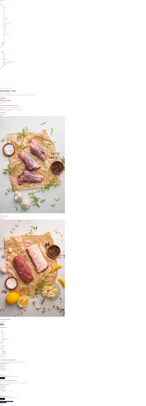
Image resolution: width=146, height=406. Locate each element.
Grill (3, 36)
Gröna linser (3, 112)
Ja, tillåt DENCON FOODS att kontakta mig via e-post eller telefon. (10, 376)
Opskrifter (4, 42)
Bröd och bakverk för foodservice (7, 62)
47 (2, 323)
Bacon (4, 12)
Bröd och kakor (5, 24)
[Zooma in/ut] (1, 401)
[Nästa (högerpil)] (5, 402)
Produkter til (4, 64)
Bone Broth (4, 63)
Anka (3, 57)
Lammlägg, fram (4, 216)
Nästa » (4, 323)
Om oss (3, 65)
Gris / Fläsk (4, 54)
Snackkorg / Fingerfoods (6, 33)
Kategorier (3, 52)
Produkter (1, 88)
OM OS (3, 43)
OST (3, 21)
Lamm (4, 15)
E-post (1, 369)
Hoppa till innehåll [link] (2, 0)
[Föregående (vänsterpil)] (1, 402)
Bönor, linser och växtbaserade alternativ (8, 61)
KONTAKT (3, 44)
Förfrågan (1, 374)
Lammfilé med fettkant (5, 319)
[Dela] (8, 401)
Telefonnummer (2, 368)
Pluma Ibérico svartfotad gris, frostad (9, 105)
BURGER (4, 30)
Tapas (4, 39)
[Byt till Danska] (3, 51)
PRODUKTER (4, 6)
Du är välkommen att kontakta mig (4, 375)
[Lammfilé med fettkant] (32, 316)
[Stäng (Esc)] (11, 401)
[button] (73, 4)
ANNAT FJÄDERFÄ (5, 18)
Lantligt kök (4, 88)
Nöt (3, 9)
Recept (2, 67)
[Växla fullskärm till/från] (5, 401)
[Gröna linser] (11, 109)
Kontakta (3, 66)
